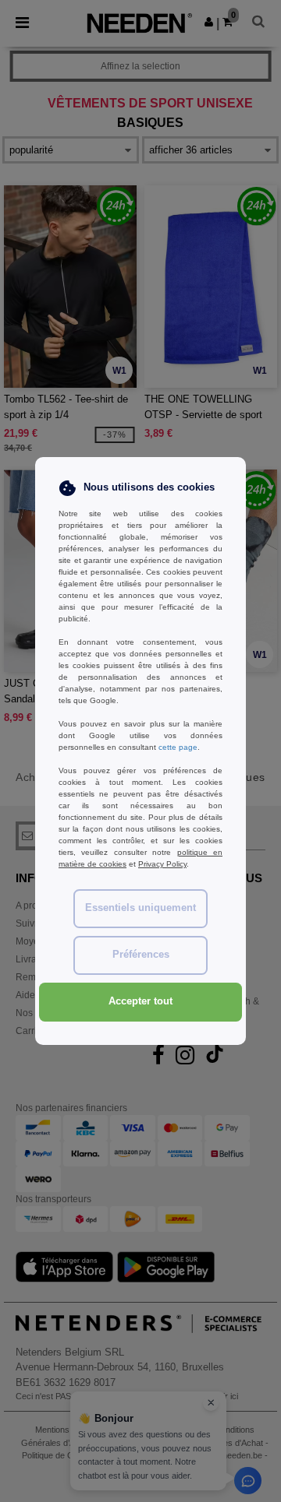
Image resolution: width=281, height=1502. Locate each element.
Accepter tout (140, 1001)
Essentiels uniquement (140, 907)
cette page (177, 747)
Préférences (140, 954)
